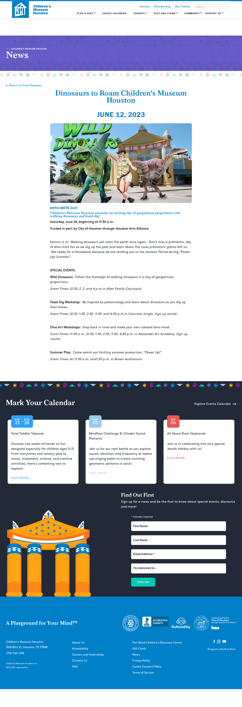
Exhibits (139, 13)
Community (192, 13)
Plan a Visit (85, 13)
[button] (86, 15)
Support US (213, 13)
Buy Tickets (182, 6)
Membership (162, 6)
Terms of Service (143, 672)
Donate (145, 6)
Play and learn (164, 13)
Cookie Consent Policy (146, 666)
